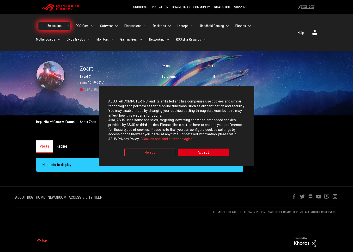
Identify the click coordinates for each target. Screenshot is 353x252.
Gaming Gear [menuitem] (129, 39)
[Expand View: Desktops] (169, 26)
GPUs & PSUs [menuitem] (76, 39)
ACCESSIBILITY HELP (85, 197)
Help (301, 33)
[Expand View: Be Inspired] (68, 26)
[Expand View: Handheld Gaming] (227, 26)
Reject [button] (150, 153)
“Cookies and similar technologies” (167, 139)
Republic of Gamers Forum (55, 122)
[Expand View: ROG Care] (92, 26)
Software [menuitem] (106, 26)
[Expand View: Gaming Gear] (141, 39)
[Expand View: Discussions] (145, 26)
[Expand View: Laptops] (192, 26)
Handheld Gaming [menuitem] (212, 26)
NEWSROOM (57, 197)
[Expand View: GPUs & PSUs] (88, 39)
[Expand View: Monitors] (112, 39)
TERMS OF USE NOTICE (227, 212)
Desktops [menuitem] (159, 26)
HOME (40, 197)
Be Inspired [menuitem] (55, 26)
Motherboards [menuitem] (45, 39)
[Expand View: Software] (116, 26)
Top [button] (44, 240)
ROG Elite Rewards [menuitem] (188, 39)
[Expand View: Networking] (168, 39)
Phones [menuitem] (240, 26)
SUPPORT (240, 7)
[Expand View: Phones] (249, 26)
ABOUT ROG (24, 197)
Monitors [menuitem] (103, 39)
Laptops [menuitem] (183, 26)
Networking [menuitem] (156, 39)
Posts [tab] (44, 146)
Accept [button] (203, 153)
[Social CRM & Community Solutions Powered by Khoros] (305, 242)
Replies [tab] (61, 146)
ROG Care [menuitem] (82, 26)
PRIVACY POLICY (254, 212)
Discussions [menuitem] (132, 26)
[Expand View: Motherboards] (58, 39)
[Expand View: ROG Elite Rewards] (204, 39)
